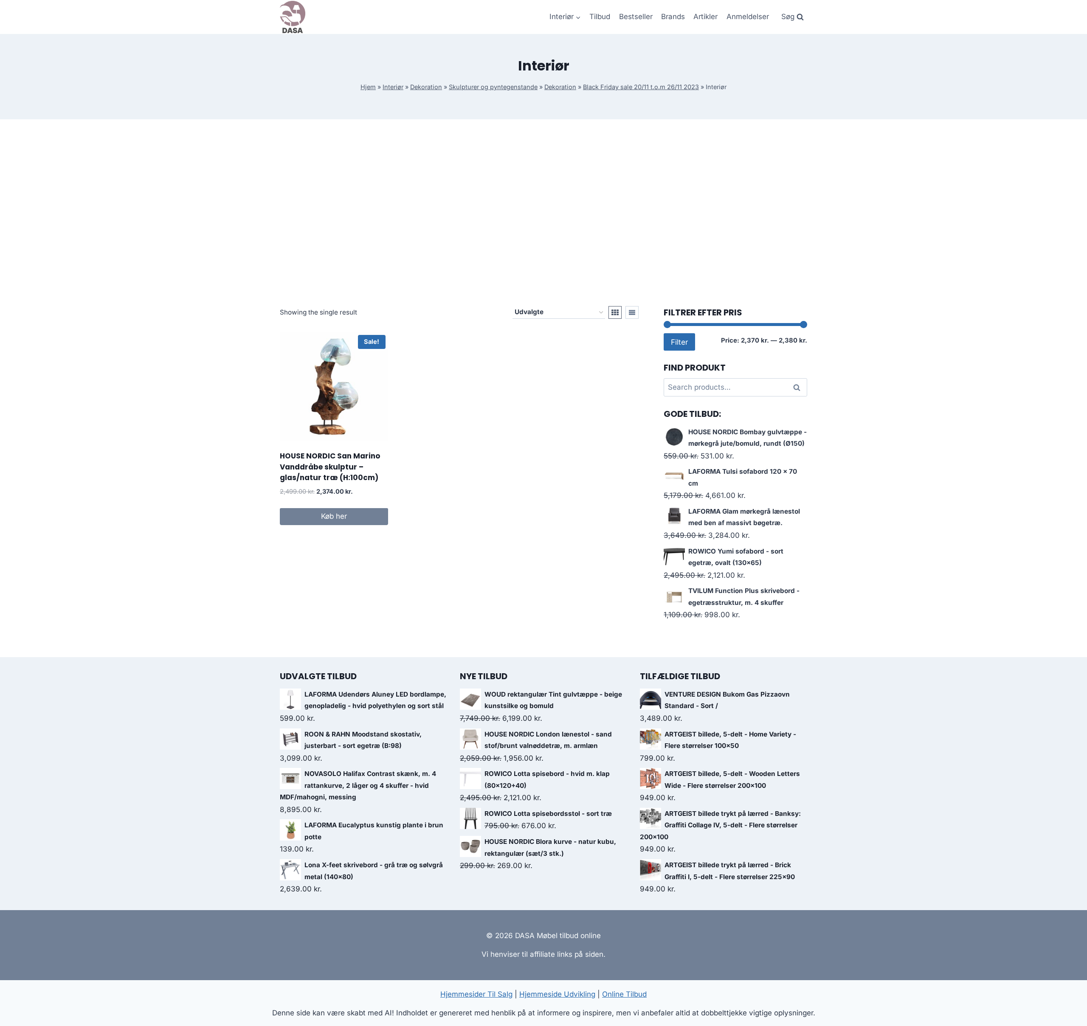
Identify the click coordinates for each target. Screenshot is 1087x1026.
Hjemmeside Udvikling (557, 994)
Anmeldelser (748, 16)
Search (799, 387)
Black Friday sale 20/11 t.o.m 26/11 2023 (641, 86)
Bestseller (636, 16)
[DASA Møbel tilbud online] (292, 17)
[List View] (632, 312)
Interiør (393, 86)
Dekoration (426, 86)
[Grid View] (615, 312)
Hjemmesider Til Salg (476, 994)
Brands (673, 16)
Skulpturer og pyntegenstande (493, 86)
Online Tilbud (624, 994)
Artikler (705, 16)
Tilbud (599, 16)
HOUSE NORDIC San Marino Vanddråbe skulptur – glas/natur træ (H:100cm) (330, 467)
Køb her (334, 516)
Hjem (368, 86)
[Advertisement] (543, 212)
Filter (679, 341)
